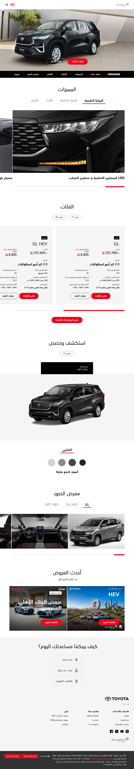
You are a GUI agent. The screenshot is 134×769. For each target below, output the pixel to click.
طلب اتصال (56, 61)
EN (124, 704)
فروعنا (126, 716)
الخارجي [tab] (67, 450)
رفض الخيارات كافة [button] (30, 756)
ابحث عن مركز (65, 670)
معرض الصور (33, 74)
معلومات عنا (93, 724)
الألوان (50, 74)
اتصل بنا (95, 720)
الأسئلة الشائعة (92, 716)
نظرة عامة (95, 74)
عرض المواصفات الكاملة (67, 320)
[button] (44, 756)
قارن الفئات (100, 296)
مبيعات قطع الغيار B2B (59, 720)
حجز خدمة (67, 659)
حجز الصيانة (125, 720)
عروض (16, 74)
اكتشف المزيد (109, 622)
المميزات (79, 74)
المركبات (65, 724)
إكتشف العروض (64, 681)
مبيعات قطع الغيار (122, 724)
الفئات (64, 74)
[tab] (67, 368)
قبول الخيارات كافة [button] (12, 756)
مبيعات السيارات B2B (60, 716)
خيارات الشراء (77, 61)
